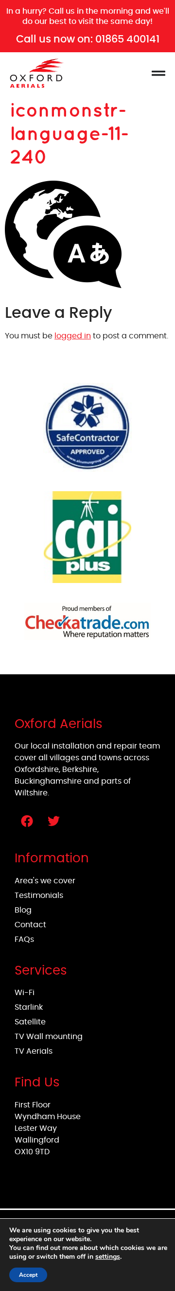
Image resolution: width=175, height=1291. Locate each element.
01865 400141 (127, 39)
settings (107, 1256)
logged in (72, 336)
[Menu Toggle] (158, 73)
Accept (28, 1275)
